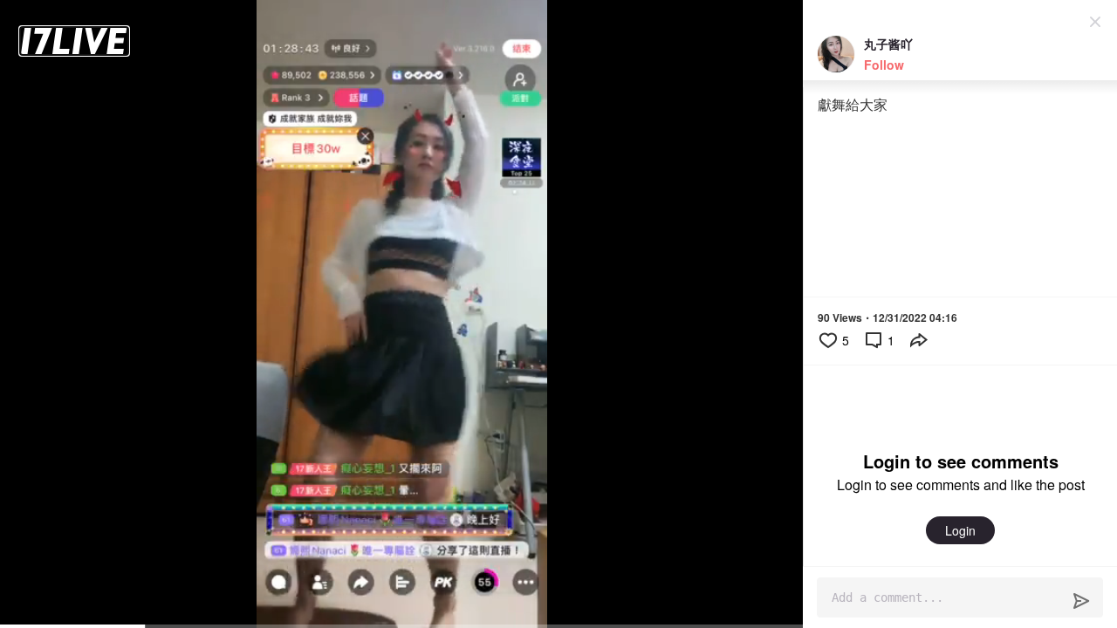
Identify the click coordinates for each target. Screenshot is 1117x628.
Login (960, 530)
